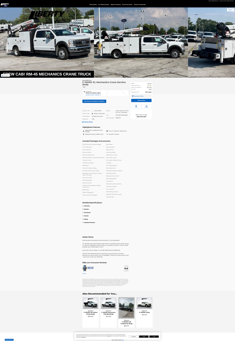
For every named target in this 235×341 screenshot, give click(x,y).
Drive (146, 107)
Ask (136, 107)
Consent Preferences (9, 339)
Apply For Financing (116, 4)
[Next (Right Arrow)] (232, 42)
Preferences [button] (84, 337)
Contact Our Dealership (140, 4)
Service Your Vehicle (127, 4)
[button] (105, 87)
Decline (144, 336)
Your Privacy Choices (117, 339)
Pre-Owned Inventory (103, 4)
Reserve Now (141, 100)
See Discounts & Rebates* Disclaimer (94, 101)
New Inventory (93, 4)
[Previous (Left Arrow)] (2, 42)
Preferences (133, 336)
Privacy (84, 273)
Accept (154, 336)
